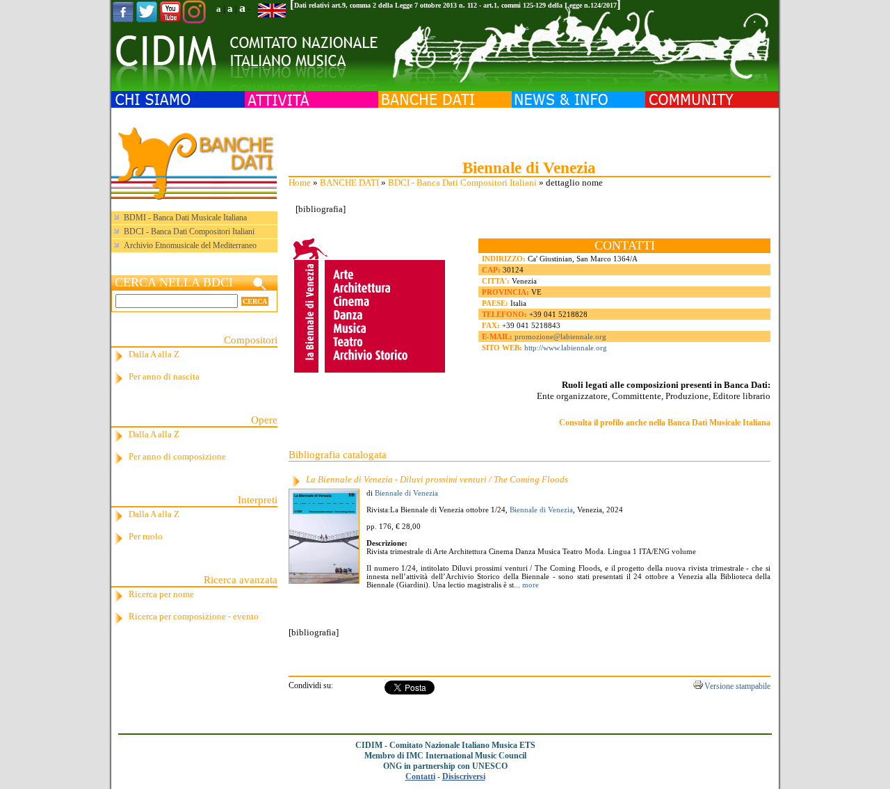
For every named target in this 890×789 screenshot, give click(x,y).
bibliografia (320, 209)
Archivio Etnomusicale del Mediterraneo (190, 245)
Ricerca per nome (161, 594)
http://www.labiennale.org (565, 347)
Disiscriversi (463, 776)
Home (300, 182)
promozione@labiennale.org (560, 336)
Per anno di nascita (164, 376)
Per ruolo (146, 536)
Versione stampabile (737, 686)
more (529, 584)
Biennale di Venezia (406, 493)
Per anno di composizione (177, 456)
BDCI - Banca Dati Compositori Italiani (462, 182)
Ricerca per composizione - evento (194, 616)
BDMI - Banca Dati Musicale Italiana (185, 217)
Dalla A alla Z (154, 354)
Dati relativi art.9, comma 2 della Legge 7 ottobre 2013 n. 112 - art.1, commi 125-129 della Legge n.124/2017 (455, 5)
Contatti (420, 776)
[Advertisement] (529, 132)
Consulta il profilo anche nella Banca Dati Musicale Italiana (664, 423)
